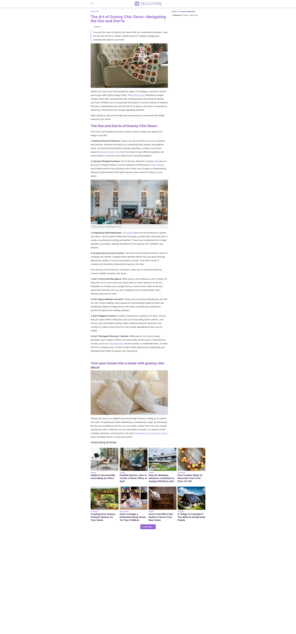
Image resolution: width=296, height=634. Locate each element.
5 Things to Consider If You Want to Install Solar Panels (191, 517)
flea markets (158, 165)
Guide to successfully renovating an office (103, 477)
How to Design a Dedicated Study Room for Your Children (133, 517)
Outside (181, 511)
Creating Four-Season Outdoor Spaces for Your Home (103, 517)
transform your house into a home (152, 433)
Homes (93, 473)
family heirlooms (115, 343)
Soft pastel (127, 233)
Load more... (148, 527)
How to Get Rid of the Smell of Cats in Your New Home (161, 517)
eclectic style (138, 95)
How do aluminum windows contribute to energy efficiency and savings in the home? (161, 478)
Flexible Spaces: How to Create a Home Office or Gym (133, 478)
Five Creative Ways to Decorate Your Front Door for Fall (190, 478)
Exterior (181, 473)
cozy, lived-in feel (110, 152)
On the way (95, 11)
